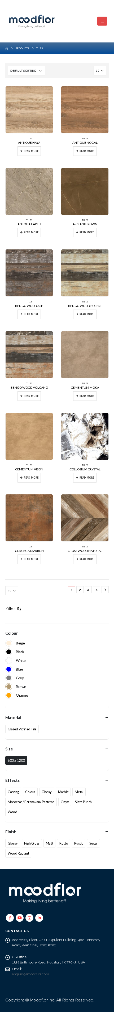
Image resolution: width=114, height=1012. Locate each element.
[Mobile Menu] (102, 21)
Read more (31, 151)
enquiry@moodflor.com (30, 974)
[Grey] (8, 678)
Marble (63, 792)
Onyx (65, 802)
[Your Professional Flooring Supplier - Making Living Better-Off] (31, 21)
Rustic (78, 843)
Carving (13, 792)
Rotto (63, 843)
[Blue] (8, 669)
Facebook (10, 918)
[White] (8, 660)
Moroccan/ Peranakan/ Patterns (31, 802)
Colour (30, 792)
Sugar (93, 843)
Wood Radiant (18, 853)
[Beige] (8, 643)
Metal (79, 792)
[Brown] (8, 686)
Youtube (20, 918)
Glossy (47, 792)
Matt (49, 843)
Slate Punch (83, 802)
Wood (12, 812)
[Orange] (8, 695)
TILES (29, 138)
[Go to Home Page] (6, 48)
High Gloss (32, 843)
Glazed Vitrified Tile (22, 729)
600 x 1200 (16, 760)
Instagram (29, 918)
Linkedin (39, 918)
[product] (29, 109)
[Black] (8, 651)
